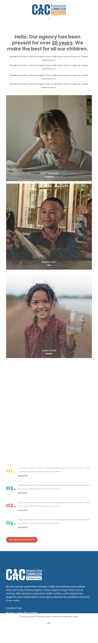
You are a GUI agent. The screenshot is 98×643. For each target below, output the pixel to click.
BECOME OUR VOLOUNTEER (22, 539)
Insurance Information (17, 629)
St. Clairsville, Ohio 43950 (19, 624)
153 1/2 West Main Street (18, 621)
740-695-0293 (21, 617)
